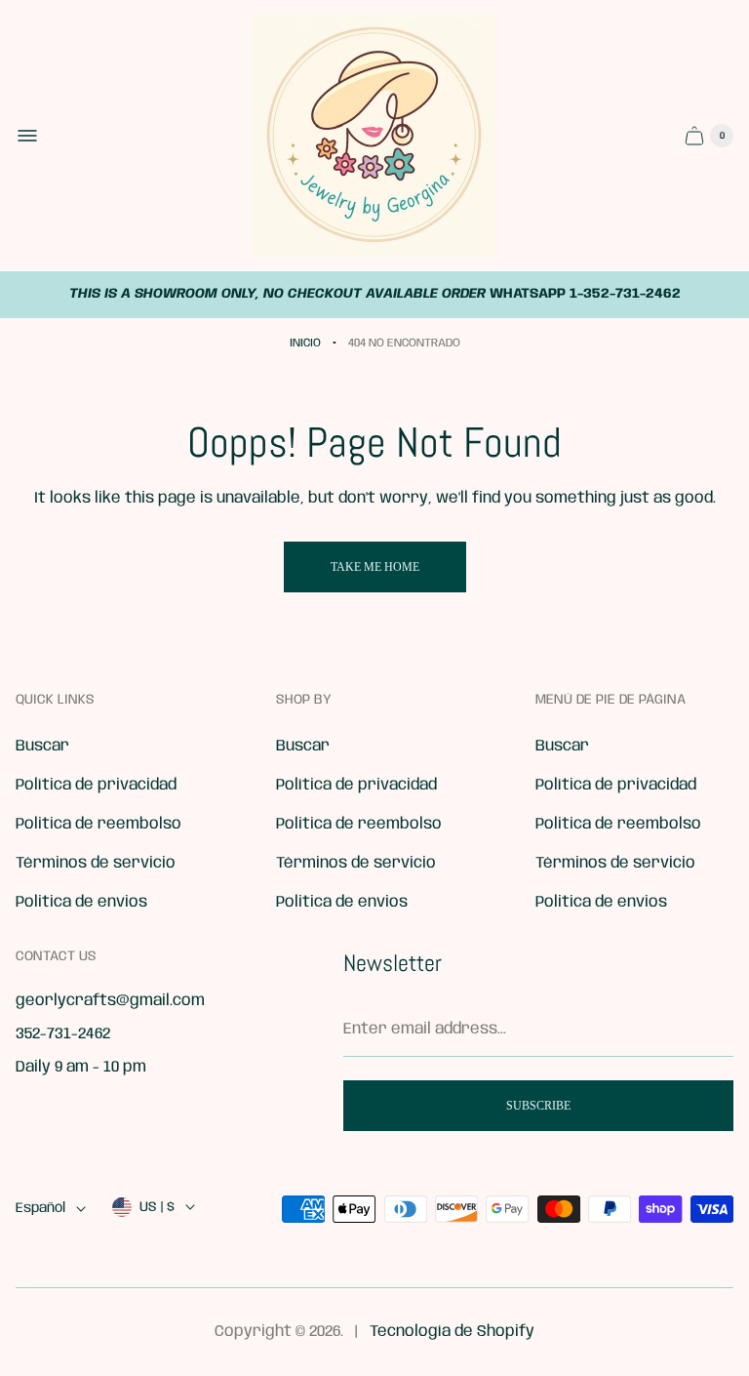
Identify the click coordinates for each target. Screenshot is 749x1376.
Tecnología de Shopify (452, 1331)
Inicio (305, 343)
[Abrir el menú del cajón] (27, 135)
